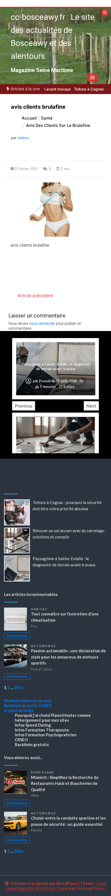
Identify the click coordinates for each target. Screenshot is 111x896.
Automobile (43, 646)
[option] (55, 368)
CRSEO (45, 705)
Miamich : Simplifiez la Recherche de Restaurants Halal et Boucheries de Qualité (65, 783)
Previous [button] (23, 406)
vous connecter (42, 323)
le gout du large (19, 710)
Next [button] (91, 406)
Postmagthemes (90, 888)
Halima (23, 138)
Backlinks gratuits (21, 705)
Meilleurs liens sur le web (27, 700)
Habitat (39, 609)
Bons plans (42, 772)
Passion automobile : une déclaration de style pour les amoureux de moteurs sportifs (68, 656)
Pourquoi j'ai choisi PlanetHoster (46, 715)
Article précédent (35, 295)
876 (18, 687)
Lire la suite (17, 636)
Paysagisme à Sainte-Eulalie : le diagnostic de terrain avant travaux (55, 366)
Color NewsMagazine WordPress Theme (56, 886)
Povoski (45, 381)
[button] (92, 78)
